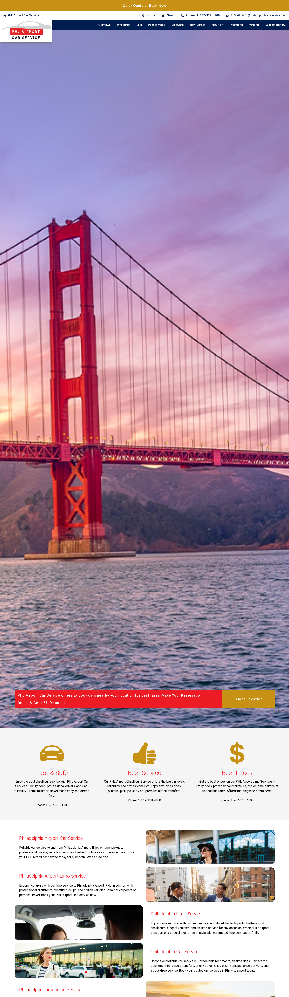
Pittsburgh (123, 25)
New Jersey (197, 25)
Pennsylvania (156, 25)
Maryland (237, 25)
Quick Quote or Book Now (144, 5)
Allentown (104, 25)
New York (218, 25)
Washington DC (276, 25)
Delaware (177, 25)
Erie (139, 25)
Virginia (254, 25)
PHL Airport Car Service (23, 15)
